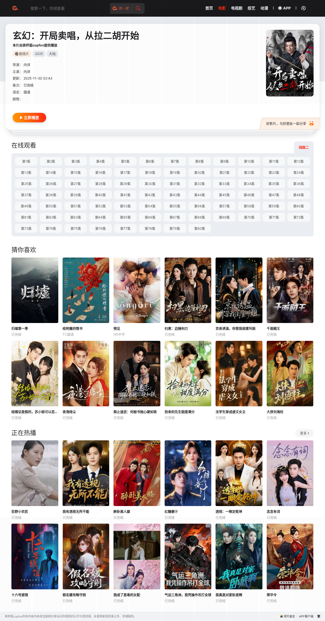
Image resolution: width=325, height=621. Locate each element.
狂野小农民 (19, 511)
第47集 (274, 195)
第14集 (51, 172)
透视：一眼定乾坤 (229, 511)
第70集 (249, 217)
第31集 (175, 184)
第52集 (100, 206)
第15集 (75, 172)
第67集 (174, 217)
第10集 (249, 161)
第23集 (274, 172)
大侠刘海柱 (275, 412)
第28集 (100, 184)
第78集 (150, 228)
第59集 (273, 206)
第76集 (100, 228)
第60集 (298, 206)
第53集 (125, 206)
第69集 (224, 217)
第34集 (249, 184)
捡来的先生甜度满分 (180, 412)
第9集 (224, 161)
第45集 (224, 195)
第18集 (150, 172)
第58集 (249, 206)
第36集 (298, 184)
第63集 (75, 217)
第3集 (75, 161)
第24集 (298, 172)
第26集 (51, 184)
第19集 (175, 172)
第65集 (125, 217)
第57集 (224, 206)
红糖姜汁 (171, 511)
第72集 (298, 217)
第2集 (51, 161)
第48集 (298, 195)
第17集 (125, 172)
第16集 (100, 172)
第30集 (150, 184)
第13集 (26, 172)
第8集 (199, 161)
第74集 (51, 228)
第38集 (50, 195)
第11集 (274, 161)
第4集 (100, 161)
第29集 (125, 184)
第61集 (26, 217)
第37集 (26, 195)
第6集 (150, 161)
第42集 (150, 195)
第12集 (299, 161)
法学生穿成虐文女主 (231, 412)
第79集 (174, 228)
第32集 (199, 184)
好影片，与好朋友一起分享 (286, 123)
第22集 (249, 172)
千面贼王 (273, 328)
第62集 (51, 217)
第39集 (75, 195)
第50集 (50, 206)
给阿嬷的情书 (73, 328)
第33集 (224, 184)
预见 (116, 328)
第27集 (75, 184)
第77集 (125, 228)
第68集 (199, 217)
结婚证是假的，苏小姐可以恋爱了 (34, 412)
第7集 (175, 161)
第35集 (273, 184)
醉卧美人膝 (121, 511)
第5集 (125, 161)
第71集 (274, 217)
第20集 (199, 172)
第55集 (174, 206)
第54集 (150, 206)
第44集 (199, 195)
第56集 (199, 206)
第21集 (224, 172)
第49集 (26, 206)
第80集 (199, 228)
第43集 (174, 195)
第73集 (26, 228)
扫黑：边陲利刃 (176, 328)
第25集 (26, 184)
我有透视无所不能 (76, 511)
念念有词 (273, 511)
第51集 (75, 206)
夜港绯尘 (69, 412)
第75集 (75, 228)
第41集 (125, 195)
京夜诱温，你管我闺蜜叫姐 (236, 328)
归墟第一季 (19, 328)
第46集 (249, 195)
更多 (303, 433)
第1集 (26, 161)
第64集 (100, 217)
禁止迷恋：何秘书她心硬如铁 (135, 412)
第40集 (100, 195)
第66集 (150, 217)
